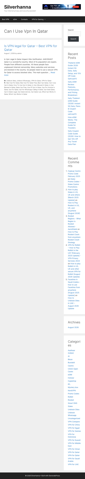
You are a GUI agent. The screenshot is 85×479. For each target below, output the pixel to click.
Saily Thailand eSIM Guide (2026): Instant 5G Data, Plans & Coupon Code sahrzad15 (74, 106)
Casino (71, 366)
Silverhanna (17, 7)
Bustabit (71, 363)
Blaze (70, 359)
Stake (70, 406)
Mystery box (73, 387)
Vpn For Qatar (13, 89)
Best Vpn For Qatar (12, 83)
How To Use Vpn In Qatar (22, 85)
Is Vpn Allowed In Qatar (40, 85)
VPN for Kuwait (74, 440)
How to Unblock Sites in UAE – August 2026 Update (73, 303)
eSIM (70, 375)
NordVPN (72, 391)
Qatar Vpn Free (21, 87)
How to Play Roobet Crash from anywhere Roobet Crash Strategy (74, 237)
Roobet (71, 400)
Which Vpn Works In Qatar (18, 94)
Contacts (24, 19)
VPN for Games (74, 431)
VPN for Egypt (74, 428)
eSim (15, 19)
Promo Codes (73, 394)
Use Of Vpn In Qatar (34, 87)
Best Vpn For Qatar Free (28, 83)
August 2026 (73, 327)
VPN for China (74, 425)
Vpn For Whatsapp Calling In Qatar (31, 89)
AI (69, 356)
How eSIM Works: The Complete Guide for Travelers (72, 122)
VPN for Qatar (36, 81)
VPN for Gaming (37, 19)
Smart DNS (72, 403)
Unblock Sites (11, 81)
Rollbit (70, 397)
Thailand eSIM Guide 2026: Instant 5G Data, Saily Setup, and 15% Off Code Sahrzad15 (74, 71)
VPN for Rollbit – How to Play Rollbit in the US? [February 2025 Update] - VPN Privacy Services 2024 (74, 253)
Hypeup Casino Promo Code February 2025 (74, 173)
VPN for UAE (73, 464)
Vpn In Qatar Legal (10, 92)
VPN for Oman (74, 449)
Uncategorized (74, 418)
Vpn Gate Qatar (49, 89)
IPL (69, 384)
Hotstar (71, 378)
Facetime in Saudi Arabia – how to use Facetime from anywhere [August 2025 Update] (74, 287)
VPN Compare (74, 422)
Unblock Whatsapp (23, 81)
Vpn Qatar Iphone (24, 92)
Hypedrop (72, 381)
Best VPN (5, 19)
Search (71, 30)
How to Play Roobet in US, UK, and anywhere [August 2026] (74, 208)
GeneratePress (54, 476)
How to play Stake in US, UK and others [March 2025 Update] (74, 195)
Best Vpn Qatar (43, 83)
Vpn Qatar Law (36, 92)
